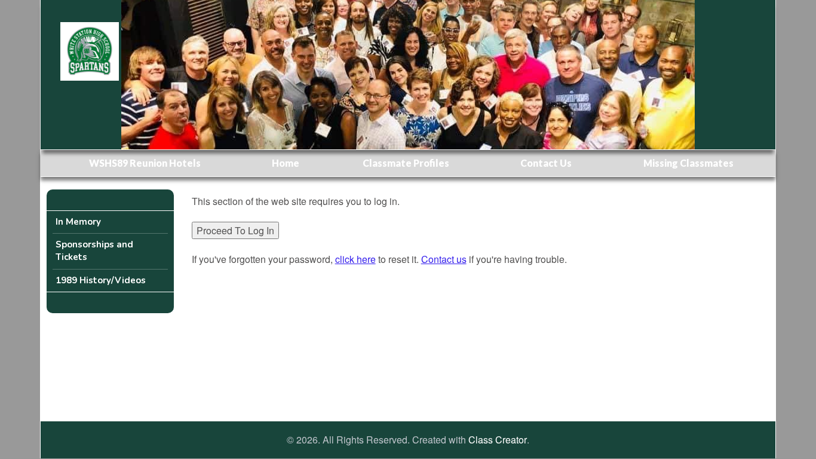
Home (285, 163)
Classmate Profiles (406, 163)
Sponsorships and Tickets (94, 250)
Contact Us (546, 163)
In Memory (78, 222)
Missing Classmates (688, 163)
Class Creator (497, 439)
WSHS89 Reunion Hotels (145, 163)
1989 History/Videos (101, 280)
